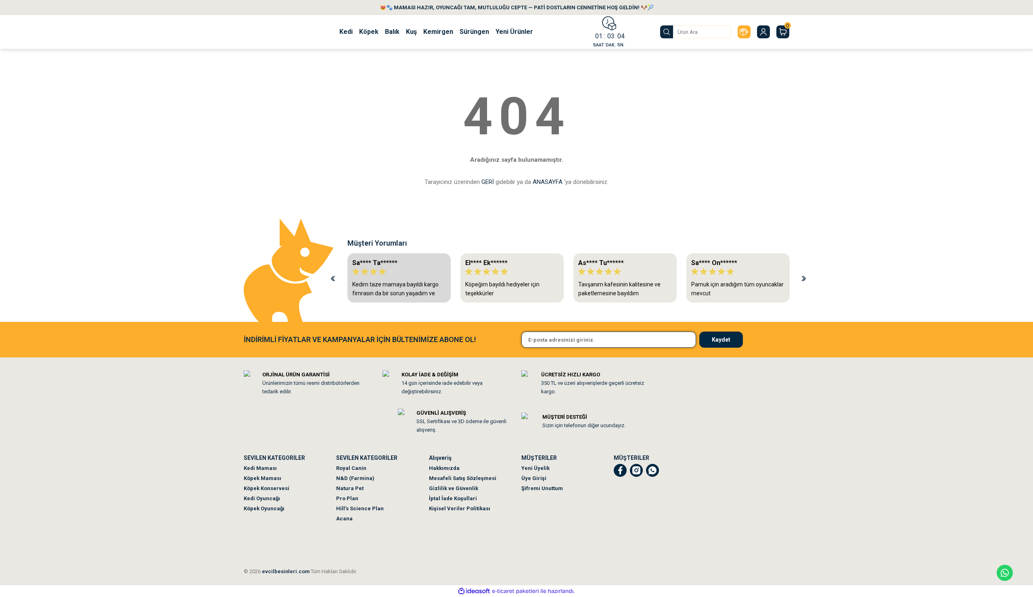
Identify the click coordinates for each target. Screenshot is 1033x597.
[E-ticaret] (515, 591)
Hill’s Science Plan (360, 508)
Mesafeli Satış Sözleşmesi (462, 478)
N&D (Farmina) (355, 478)
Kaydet (721, 339)
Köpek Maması (262, 478)
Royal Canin (351, 468)
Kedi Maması (260, 468)
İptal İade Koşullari (453, 498)
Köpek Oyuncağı (264, 508)
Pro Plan (347, 498)
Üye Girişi (533, 478)
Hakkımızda (444, 468)
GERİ (487, 182)
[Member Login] (763, 31)
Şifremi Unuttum (542, 488)
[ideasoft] (474, 591)
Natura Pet (350, 488)
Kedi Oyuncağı (262, 498)
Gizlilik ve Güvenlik (453, 488)
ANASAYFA (548, 182)
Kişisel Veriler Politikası (459, 508)
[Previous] (333, 278)
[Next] (804, 278)
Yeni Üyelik (535, 468)
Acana (344, 519)
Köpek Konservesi (266, 488)
